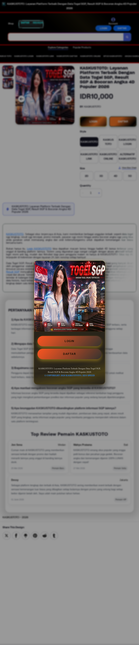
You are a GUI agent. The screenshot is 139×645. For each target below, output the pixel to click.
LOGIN (69, 341)
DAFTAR (69, 354)
